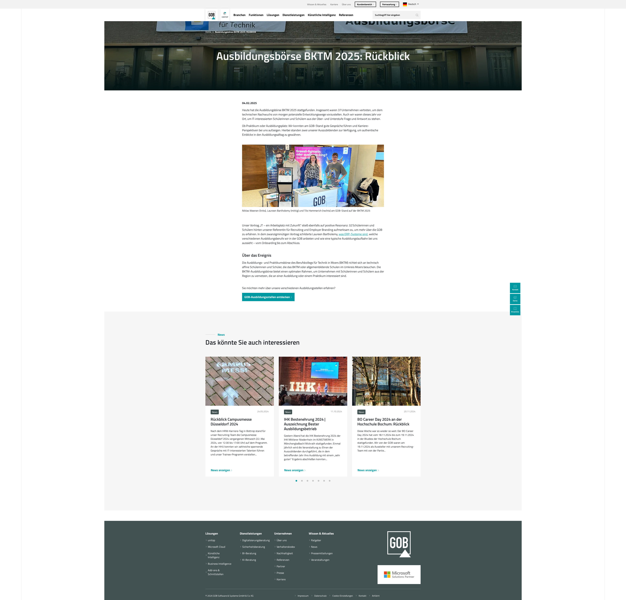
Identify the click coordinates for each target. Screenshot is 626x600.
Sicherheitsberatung (253, 547)
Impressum (303, 595)
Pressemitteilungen (322, 553)
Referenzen (346, 15)
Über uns (346, 4)
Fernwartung (388, 4)
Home (208, 32)
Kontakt (362, 595)
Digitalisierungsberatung (254, 540)
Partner (281, 566)
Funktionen (256, 15)
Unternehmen (283, 533)
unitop (211, 540)
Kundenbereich (365, 4)
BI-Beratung (249, 553)
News (314, 547)
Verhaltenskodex (286, 547)
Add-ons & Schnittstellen (216, 572)
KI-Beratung (249, 560)
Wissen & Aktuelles (316, 4)
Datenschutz (320, 595)
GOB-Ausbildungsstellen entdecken (267, 297)
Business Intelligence (219, 564)
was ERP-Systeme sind (353, 234)
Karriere (334, 4)
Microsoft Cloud (216, 547)
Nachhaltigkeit (285, 553)
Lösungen (273, 15)
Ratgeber (316, 540)
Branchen (239, 15)
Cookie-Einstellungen (342, 595)
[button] (296, 481)
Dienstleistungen (294, 15)
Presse (280, 573)
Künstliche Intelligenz (322, 15)
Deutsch (412, 4)
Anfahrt (375, 595)
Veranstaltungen (320, 560)
